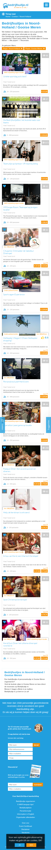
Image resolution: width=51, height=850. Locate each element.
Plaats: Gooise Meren (34, 49)
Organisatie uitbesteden (25, 817)
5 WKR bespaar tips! (25, 804)
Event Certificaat (25, 826)
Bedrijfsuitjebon (26, 808)
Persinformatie (25, 811)
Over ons (25, 823)
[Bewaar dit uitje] (4, 55)
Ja (20, 845)
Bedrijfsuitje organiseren (25, 801)
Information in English (25, 814)
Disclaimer (25, 829)
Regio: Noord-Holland (12, 49)
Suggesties (48, 425)
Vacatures (25, 832)
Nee (31, 845)
